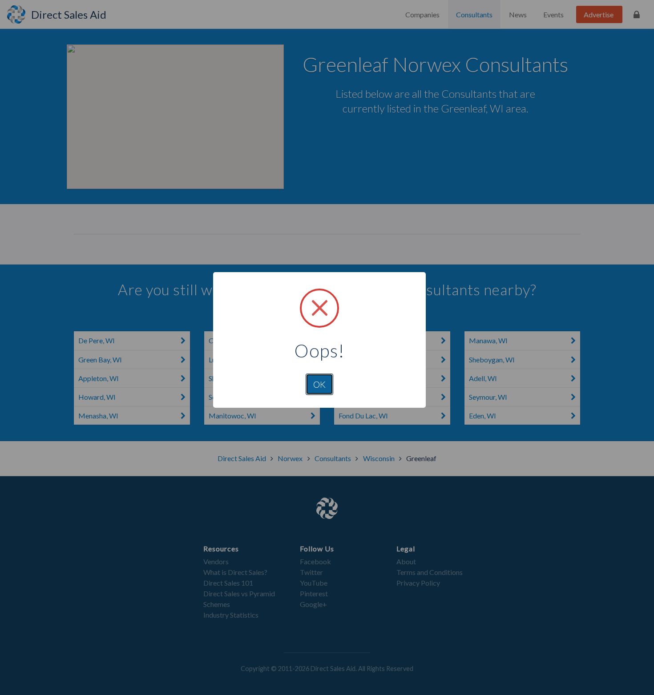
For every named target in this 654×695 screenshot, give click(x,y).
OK (319, 384)
